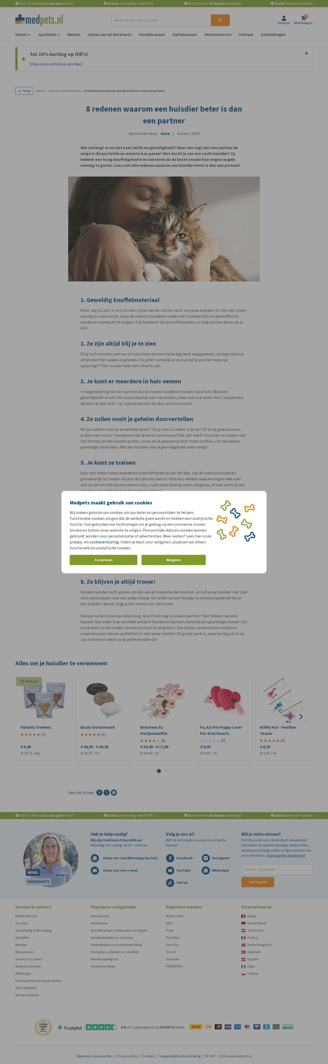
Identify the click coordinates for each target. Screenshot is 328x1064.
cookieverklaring (104, 541)
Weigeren (173, 560)
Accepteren (103, 560)
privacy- (77, 541)
